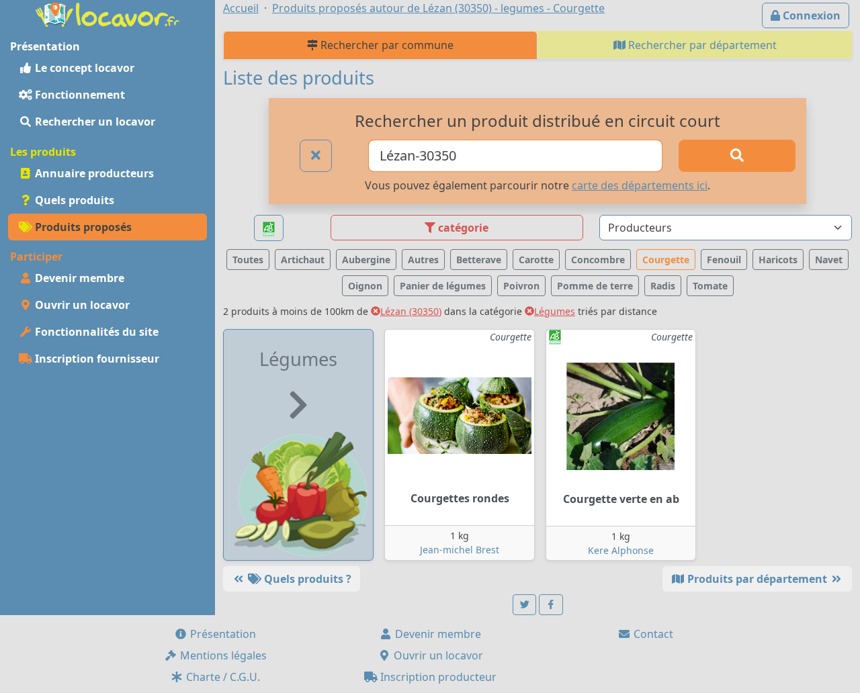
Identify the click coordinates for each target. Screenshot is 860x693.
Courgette (665, 259)
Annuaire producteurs (93, 173)
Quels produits (73, 200)
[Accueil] (107, 13)
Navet (829, 259)
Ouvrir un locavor (81, 304)
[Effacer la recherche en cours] (316, 156)
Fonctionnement (78, 94)
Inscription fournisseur (95, 358)
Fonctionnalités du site (95, 331)
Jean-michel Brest (459, 549)
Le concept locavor (83, 67)
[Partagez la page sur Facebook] (551, 604)
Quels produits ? (306, 578)
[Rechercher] (737, 156)
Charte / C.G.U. (221, 676)
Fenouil (724, 259)
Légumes (554, 311)
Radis (662, 285)
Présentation (221, 634)
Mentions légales (222, 655)
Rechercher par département (701, 45)
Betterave (478, 259)
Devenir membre (78, 278)
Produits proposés (82, 227)
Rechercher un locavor (93, 121)
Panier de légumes (443, 285)
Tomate (710, 285)
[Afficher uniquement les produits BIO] (269, 228)
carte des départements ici (639, 185)
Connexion (810, 15)
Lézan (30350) (410, 311)
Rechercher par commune (386, 45)
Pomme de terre (595, 285)
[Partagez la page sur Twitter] (525, 604)
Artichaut (303, 259)
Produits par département (757, 578)
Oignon (365, 285)
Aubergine (366, 259)
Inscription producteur (437, 676)
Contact (652, 634)
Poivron (521, 285)
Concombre (598, 259)
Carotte (536, 259)
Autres (423, 259)
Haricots (778, 259)
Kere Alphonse (621, 550)
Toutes (247, 259)
